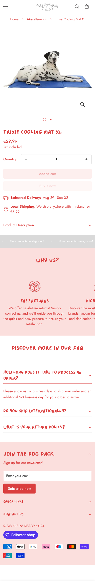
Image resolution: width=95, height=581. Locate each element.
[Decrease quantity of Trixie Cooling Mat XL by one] (26, 159)
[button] (87, 7)
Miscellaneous (37, 19)
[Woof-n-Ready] (47, 6)
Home (14, 19)
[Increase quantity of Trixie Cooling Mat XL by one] (86, 159)
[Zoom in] (82, 104)
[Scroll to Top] (87, 557)
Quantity (9, 159)
